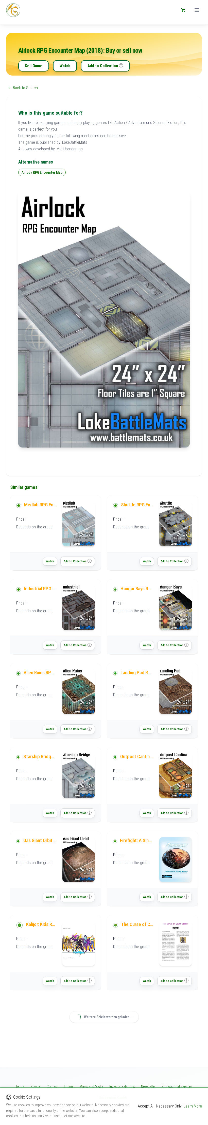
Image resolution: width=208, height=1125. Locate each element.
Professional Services (177, 1086)
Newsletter (148, 1086)
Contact (52, 1086)
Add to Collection (103, 65)
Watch (65, 65)
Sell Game (33, 65)
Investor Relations (122, 1086)
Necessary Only (169, 1106)
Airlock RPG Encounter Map (42, 172)
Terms (20, 1086)
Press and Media (91, 1086)
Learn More (193, 1106)
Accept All (146, 1106)
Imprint (69, 1086)
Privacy (35, 1086)
